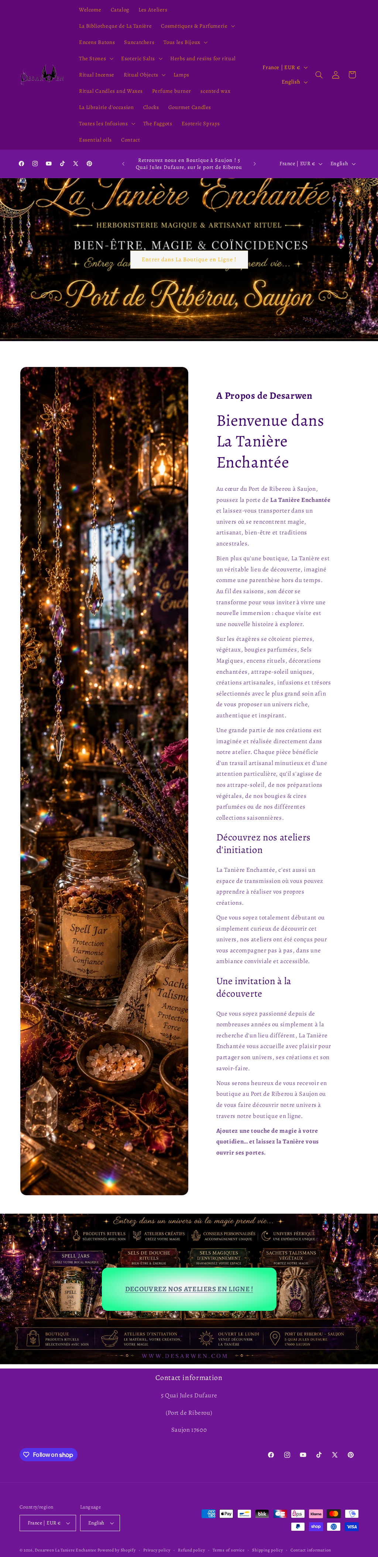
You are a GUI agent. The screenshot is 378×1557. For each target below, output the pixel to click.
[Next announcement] (255, 163)
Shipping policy (267, 1550)
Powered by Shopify (116, 1550)
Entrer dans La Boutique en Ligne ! (189, 259)
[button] (197, 26)
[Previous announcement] (123, 163)
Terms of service (229, 1550)
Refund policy (191, 1550)
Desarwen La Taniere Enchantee (65, 1550)
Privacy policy (156, 1550)
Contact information (311, 1550)
